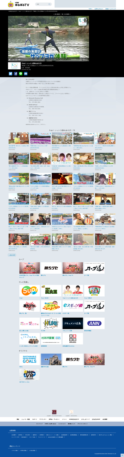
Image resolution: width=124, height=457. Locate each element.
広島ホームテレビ (110, 9)
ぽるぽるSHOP (96, 419)
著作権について (71, 423)
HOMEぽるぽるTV (13, 11)
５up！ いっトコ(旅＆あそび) (25, 11)
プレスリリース (41, 437)
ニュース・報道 (26, 419)
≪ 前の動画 (56, 14)
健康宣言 (35, 435)
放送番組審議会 (73, 435)
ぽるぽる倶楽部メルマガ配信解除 (55, 437)
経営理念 (20, 435)
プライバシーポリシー (83, 423)
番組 (18, 419)
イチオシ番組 (15, 450)
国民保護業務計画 (84, 435)
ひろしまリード (85, 419)
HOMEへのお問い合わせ (50, 423)
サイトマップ (39, 423)
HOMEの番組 (23, 450)
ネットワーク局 (15, 437)
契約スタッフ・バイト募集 (52, 435)
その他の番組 (32, 450)
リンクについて (62, 423)
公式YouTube (98, 9)
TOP (90, 9)
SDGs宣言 (27, 435)
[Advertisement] (85, 4)
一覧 (62, 14)
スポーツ (34, 419)
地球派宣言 (93, 435)
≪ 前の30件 (12, 255)
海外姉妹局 (23, 437)
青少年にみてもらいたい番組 (105, 435)
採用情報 (42, 435)
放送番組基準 (64, 435)
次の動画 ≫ (67, 14)
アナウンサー (42, 419)
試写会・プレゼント (54, 419)
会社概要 (105, 419)
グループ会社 (32, 437)
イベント (64, 419)
